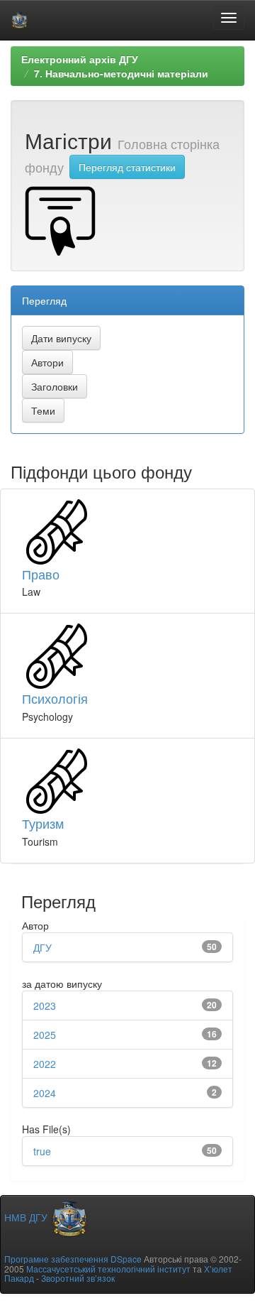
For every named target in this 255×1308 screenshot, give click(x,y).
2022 (44, 1064)
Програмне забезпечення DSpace (73, 1259)
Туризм (43, 823)
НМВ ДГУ (27, 1217)
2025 (44, 1035)
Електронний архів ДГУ (79, 59)
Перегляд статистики (127, 167)
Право (41, 574)
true (42, 1151)
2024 (44, 1093)
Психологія (55, 698)
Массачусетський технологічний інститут (108, 1269)
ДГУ (42, 947)
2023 (44, 1005)
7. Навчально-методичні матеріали (121, 73)
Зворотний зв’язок (78, 1278)
